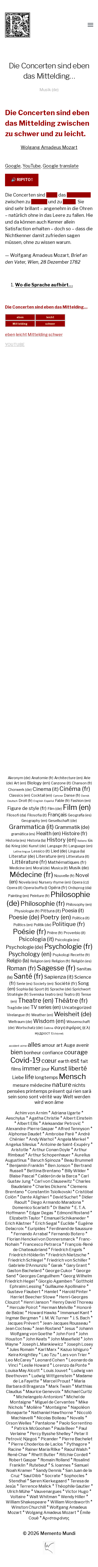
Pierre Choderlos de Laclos (37, 1444)
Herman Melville (57, 1307)
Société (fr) (66, 983)
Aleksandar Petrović (61, 1123)
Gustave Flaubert (23, 1291)
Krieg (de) (19, 846)
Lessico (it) (40, 851)
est (74, 1060)
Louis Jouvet (55, 1370)
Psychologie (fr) (68, 946)
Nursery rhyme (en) (55, 882)
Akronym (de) (19, 778)
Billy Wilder (75, 1170)
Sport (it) (41, 989)
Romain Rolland (55, 1460)
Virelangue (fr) (18, 1015)
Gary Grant (76, 1265)
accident (14, 1046)
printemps (36, 1091)
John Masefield (65, 1339)
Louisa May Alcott (22, 1370)
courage (76, 1052)
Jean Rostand (48, 1328)
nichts (78, 1085)
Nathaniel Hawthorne (52, 1412)
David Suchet (65, 1197)
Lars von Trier (73, 1354)
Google (13, 165)
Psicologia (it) (36, 939)
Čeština (48, 1028)
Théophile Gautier (72, 1486)
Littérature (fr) (29, 862)
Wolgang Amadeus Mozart (49, 147)
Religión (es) (81, 961)
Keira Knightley (23, 1354)
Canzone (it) (61, 783)
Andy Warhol (41, 1139)
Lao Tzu (48, 1354)
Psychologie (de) (24, 947)
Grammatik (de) (72, 827)
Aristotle (19, 1149)
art (59, 1045)
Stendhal (17, 1481)
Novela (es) (28, 882)
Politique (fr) (68, 924)
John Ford (65, 1333)
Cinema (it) (46, 789)
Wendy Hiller (73, 1496)
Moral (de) (41, 868)
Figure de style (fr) (26, 808)
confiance (52, 1052)
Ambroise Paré (59, 1134)
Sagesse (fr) (56, 968)
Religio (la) (18, 961)
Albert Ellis (27, 1123)
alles (34, 1044)
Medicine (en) (20, 868)
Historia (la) (36, 840)
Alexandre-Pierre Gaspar (30, 1128)
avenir (82, 1045)
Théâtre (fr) (71, 1000)
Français (57, 815)
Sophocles (74, 1475)
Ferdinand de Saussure (70, 1228)
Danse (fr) (72, 795)
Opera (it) (14, 888)
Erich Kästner (18, 1223)
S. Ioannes (61, 1465)
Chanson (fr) (82, 783)
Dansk (85, 795)
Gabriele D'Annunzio (28, 1265)
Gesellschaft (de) (62, 820)
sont (33, 1096)
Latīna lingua (21, 851)
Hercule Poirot (24, 1307)
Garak (57, 1265)
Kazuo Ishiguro (74, 1349)
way (57, 1096)
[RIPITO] (26, 25)
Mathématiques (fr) (67, 862)
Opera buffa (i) (35, 888)
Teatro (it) (72, 994)
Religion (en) (40, 961)
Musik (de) (49, 89)
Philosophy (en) (79, 904)
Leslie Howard (35, 1365)
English (38, 801)
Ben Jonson (59, 1165)
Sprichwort (81, 989)
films (16, 1069)
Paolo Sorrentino (75, 1423)
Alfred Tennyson (73, 1128)
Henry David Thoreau (73, 1302)
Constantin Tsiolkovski (50, 1191)
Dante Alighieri (34, 1197)
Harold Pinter (75, 1291)
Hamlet (51, 1291)
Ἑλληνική (57, 1033)
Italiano (82, 840)
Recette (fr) (80, 955)
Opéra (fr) (57, 887)
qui (69, 1091)
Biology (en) (38, 782)
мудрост (42, 1033)
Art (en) (20, 783)
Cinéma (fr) (75, 788)
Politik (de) (42, 925)
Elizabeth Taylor (24, 1218)
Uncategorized (76, 1007)
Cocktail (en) (41, 795)
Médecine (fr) (31, 874)
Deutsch (12, 801)
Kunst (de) (37, 846)
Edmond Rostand (73, 1212)
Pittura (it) (50, 910)
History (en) (61, 839)
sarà (86, 1091)
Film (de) (54, 808)
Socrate (52, 1475)
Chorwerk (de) (20, 789)
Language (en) (80, 846)
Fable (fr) (62, 800)
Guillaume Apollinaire (65, 1286)
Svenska (36, 994)
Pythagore (77, 1444)
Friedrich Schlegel (25, 1260)
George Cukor (58, 1270)
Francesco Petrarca (42, 1244)
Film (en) (77, 807)
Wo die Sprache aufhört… (44, 284)
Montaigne (56, 1407)
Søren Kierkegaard (48, 1481)
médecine (40, 1085)
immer (31, 1068)
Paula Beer (64, 1428)
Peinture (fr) (40, 896)
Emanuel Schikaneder (65, 1218)
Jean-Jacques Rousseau (65, 1323)
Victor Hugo (76, 1491)
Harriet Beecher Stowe (32, 1297)
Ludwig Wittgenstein (51, 1375)
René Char (18, 1454)
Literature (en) (50, 856)
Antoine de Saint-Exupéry (65, 1144)
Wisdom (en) (49, 1021)
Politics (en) (23, 925)
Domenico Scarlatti (30, 1207)
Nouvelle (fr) (64, 876)
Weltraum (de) (20, 1021)
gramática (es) (23, 834)
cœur (49, 1060)
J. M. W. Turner (55, 1318)
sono (23, 1096)
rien (77, 1091)
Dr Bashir (62, 1207)
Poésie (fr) (29, 931)
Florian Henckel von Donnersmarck (41, 1239)
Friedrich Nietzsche (67, 1255)
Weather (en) (42, 1015)
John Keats (36, 1339)
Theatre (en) (36, 1000)
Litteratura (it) (77, 856)
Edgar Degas (41, 1212)
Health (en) (48, 833)
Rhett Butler (43, 1454)
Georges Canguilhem (39, 1276)
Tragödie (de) (18, 1007)
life (29, 1077)
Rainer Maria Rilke (42, 1449)
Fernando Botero (67, 1234)
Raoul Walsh (75, 1449)
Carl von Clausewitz (53, 1181)
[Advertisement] (49, 565)
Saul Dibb (32, 1475)
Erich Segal (46, 1223)
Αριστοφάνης (55, 1518)
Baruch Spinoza (45, 1160)
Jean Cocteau (18, 1328)
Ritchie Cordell (73, 1454)
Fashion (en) (81, 800)
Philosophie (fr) (43, 903)
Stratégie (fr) (17, 994)
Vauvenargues (48, 1491)
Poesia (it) (73, 911)
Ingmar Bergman (22, 1318)
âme (59, 1102)
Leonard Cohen (50, 1360)
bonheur (32, 1052)
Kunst (59, 1068)
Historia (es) (16, 840)
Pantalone (45, 1423)
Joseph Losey (80, 1344)
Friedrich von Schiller (67, 1260)
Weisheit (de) (72, 1014)
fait (84, 1061)
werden (82, 1096)
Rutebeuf (38, 1465)
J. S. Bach (81, 1318)
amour (48, 1045)
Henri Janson (36, 1302)
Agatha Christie (44, 1118)
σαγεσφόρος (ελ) (72, 1027)
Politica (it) (80, 918)
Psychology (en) (30, 954)
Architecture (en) (68, 778)
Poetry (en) (55, 917)
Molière (34, 1407)
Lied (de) (59, 850)
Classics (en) (19, 795)
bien (17, 1052)
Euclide (67, 1223)
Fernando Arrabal (30, 1234)
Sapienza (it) (58, 977)
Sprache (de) (60, 989)
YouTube (32, 165)
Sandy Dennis (49, 1470)
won (48, 1102)
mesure (21, 1085)
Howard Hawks (42, 1312)
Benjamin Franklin (26, 1165)
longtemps (46, 1077)
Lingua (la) (76, 851)
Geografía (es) (79, 815)
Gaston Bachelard (24, 1270)
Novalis (77, 1418)
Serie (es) (24, 983)
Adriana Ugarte (65, 1113)
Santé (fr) (28, 976)
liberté (77, 1068)
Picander (49, 1439)
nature (61, 1084)
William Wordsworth (69, 1502)
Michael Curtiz (78, 1391)
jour (46, 1069)
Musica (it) (59, 868)
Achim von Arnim (31, 1113)
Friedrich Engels (66, 1249)
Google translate (61, 165)
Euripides (36, 1228)
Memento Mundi (57, 1533)
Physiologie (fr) (26, 911)
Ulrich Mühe (18, 1491)
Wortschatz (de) (29, 1027)
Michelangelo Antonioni (39, 1397)
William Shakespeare (26, 1502)
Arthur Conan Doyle (51, 1149)
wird (38, 1102)
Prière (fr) (55, 933)
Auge (69, 1045)
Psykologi (61, 955)
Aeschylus (15, 1118)
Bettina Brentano (44, 1170)
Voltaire (18, 1496)
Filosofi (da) (16, 815)
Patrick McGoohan (32, 1428)
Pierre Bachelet (77, 1439)
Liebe (18, 1077)
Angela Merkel (71, 1139)
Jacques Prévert (23, 1323)
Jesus (70, 1328)
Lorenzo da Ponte (70, 1365)
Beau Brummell (78, 1160)
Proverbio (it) (74, 933)
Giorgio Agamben (55, 1281)
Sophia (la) (24, 989)
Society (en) (43, 983)
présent (56, 1091)
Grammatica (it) (31, 826)
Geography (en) (34, 820)
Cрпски (58, 795)
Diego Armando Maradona (56, 1202)
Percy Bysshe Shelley (50, 1433)
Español (49, 801)
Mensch (72, 1076)
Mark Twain (59, 1386)
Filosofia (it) (37, 815)
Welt (68, 1096)
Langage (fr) (57, 846)
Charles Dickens (51, 1186)
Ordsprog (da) (79, 888)
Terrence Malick (35, 1486)
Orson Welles (18, 1423)
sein (12, 1096)
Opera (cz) (80, 882)
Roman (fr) (21, 968)
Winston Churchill (28, 1507)
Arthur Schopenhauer (49, 1155)
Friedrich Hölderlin (27, 1255)
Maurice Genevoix (43, 1391)
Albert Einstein (77, 1118)
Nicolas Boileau (51, 1418)
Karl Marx (47, 1349)
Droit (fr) (25, 800)
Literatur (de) (22, 856)
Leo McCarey (18, 1360)
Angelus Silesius (21, 1144)
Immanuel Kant (74, 1312)
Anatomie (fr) (42, 778)
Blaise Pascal (21, 1176)
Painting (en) (18, 896)
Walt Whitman (43, 1496)
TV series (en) (45, 1007)
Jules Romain (22, 1349)
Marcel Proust (56, 1381)
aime (23, 1046)
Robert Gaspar (23, 1460)
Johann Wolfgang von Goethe (51, 1331)
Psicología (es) (67, 940)
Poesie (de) (24, 917)
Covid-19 (25, 1060)
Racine (14, 1449)
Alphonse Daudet (24, 1134)
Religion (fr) (61, 961)
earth (63, 1061)
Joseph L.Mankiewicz (42, 1344)
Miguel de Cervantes (55, 1402)
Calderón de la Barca (57, 1176)
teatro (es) (54, 994)
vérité (45, 1096)
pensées (16, 1091)
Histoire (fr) (74, 833)
